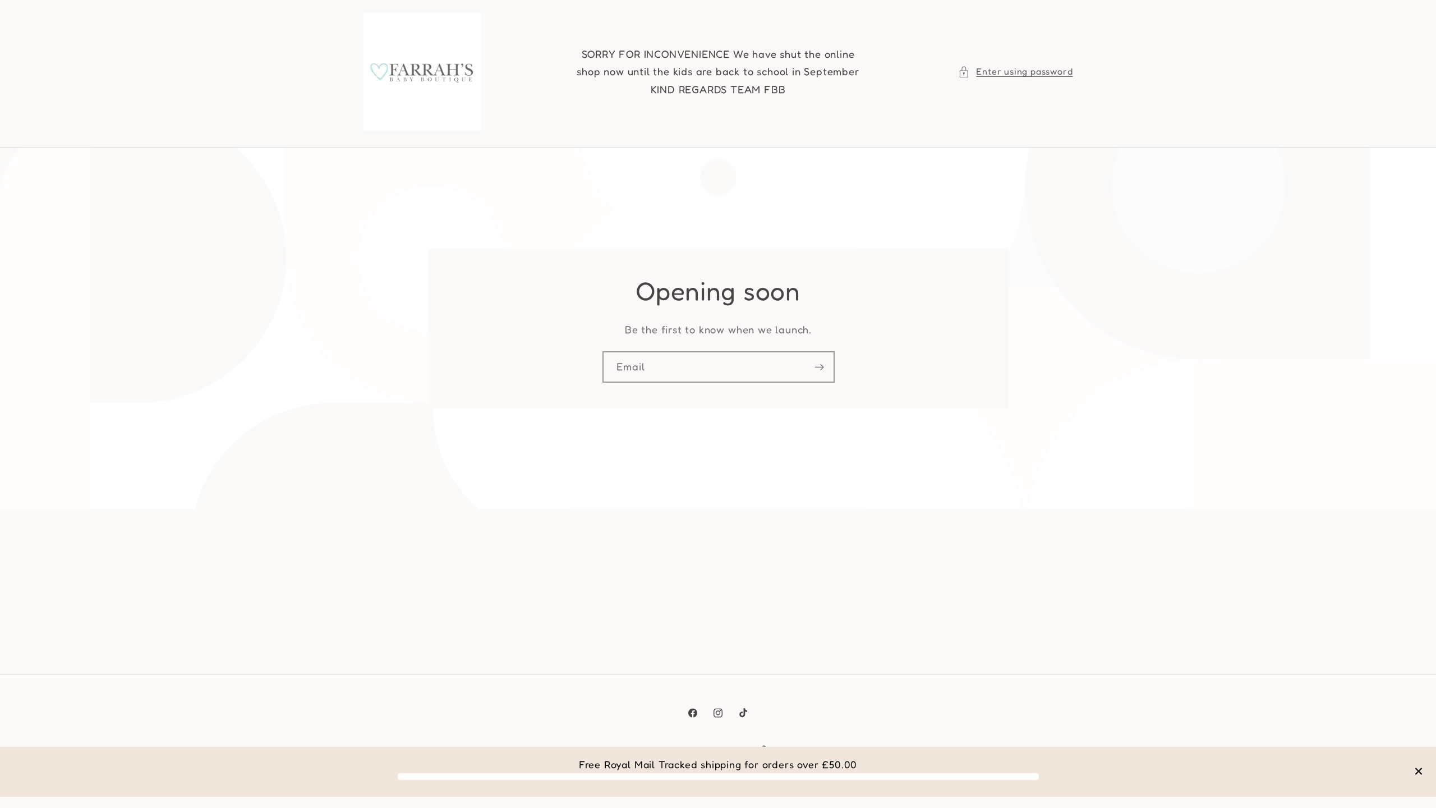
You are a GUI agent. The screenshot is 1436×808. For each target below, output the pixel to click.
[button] (1015, 71)
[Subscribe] (818, 367)
